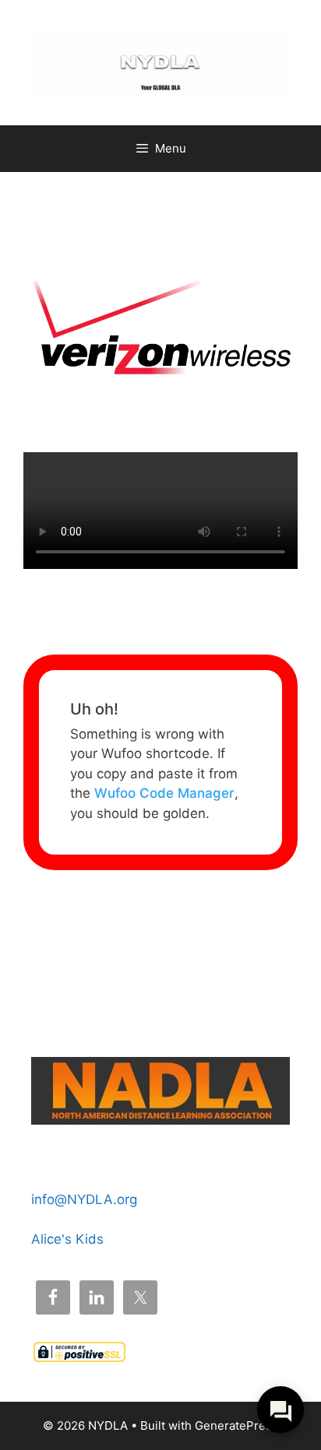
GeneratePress (236, 1425)
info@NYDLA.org (84, 1199)
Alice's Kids (67, 1239)
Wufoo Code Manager (164, 793)
